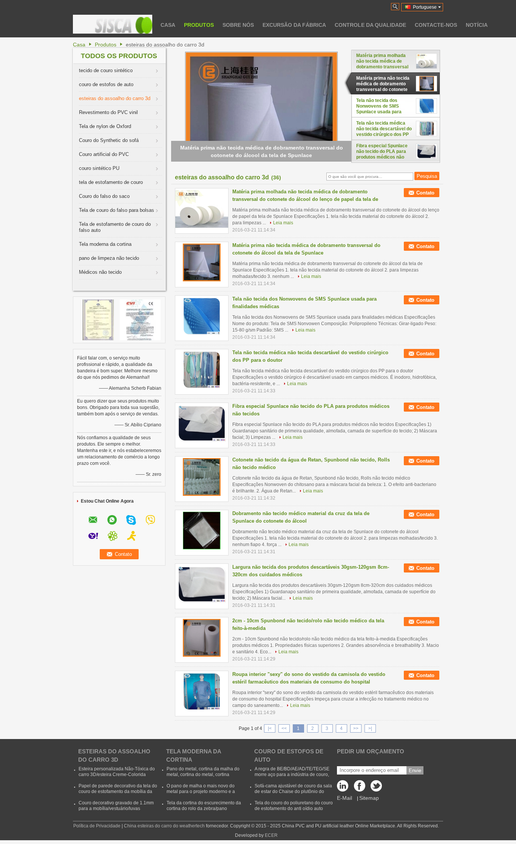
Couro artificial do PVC (104, 154)
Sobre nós (238, 25)
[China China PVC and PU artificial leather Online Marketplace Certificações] (98, 319)
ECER (271, 835)
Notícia (477, 25)
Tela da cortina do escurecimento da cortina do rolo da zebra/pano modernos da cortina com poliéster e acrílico (204, 811)
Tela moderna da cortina (105, 244)
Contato (425, 193)
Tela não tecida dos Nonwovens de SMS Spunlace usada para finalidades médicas (379, 106)
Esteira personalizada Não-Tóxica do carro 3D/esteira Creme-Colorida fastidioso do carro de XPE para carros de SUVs (117, 777)
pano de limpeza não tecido (109, 258)
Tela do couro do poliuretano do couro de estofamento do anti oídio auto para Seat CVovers (294, 808)
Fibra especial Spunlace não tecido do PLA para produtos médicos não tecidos (382, 151)
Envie (415, 770)
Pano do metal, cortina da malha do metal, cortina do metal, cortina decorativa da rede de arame (203, 774)
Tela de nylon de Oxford (105, 126)
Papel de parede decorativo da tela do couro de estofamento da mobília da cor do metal (118, 791)
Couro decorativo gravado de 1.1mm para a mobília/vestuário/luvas (116, 805)
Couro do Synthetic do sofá (109, 140)
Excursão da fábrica (294, 25)
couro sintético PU (99, 168)
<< (284, 728)
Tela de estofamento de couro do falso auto (115, 227)
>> (355, 728)
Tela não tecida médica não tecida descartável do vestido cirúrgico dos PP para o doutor (384, 128)
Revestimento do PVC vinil (108, 112)
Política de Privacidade (97, 826)
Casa (168, 25)
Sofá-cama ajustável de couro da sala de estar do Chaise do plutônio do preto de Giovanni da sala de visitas (293, 791)
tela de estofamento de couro (111, 182)
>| (370, 728)
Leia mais (283, 222)
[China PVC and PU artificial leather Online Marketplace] (112, 24)
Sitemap (369, 798)
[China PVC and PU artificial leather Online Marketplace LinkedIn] (344, 787)
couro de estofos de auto (106, 84)
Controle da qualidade (370, 25)
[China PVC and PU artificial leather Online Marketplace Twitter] (374, 787)
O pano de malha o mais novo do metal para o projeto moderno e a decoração (201, 791)
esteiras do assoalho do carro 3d (114, 98)
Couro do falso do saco (104, 196)
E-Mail (344, 798)
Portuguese (425, 7)
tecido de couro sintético (106, 70)
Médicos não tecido (100, 272)
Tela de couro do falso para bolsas (116, 210)
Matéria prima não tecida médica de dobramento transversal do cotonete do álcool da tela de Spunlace (382, 84)
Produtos (199, 25)
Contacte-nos (436, 25)
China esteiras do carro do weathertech (164, 826)
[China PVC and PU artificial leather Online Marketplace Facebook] (359, 787)
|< (270, 728)
